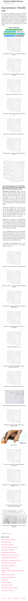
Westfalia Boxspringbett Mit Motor (9, 552)
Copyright (23, 598)
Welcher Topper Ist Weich (7, 585)
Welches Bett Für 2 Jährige (7, 590)
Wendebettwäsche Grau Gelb (8, 550)
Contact (9, 598)
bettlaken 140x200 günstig (14, 27)
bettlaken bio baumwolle (9, 35)
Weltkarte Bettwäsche (6, 542)
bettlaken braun (20, 31)
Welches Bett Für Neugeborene (8, 565)
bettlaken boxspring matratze (10, 33)
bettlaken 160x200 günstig (10, 31)
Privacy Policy (16, 598)
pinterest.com (9, 533)
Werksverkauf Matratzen (7, 582)
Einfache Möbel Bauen (13, 1)
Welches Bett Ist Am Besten (8, 544)
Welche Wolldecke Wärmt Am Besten (10, 587)
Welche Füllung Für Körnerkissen (9, 563)
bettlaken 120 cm (20, 33)
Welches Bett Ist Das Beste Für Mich (9, 547)
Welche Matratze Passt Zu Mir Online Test (11, 555)
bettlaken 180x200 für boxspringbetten (14, 29)
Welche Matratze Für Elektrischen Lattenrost (11, 560)
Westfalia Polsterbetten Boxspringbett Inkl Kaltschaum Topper (13, 571)
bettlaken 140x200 (20, 35)
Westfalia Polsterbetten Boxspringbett (10, 557)
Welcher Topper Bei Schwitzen (8, 539)
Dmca (4, 598)
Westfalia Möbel (5, 580)
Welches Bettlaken (6, 568)
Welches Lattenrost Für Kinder (8, 574)
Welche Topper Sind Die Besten (8, 577)
